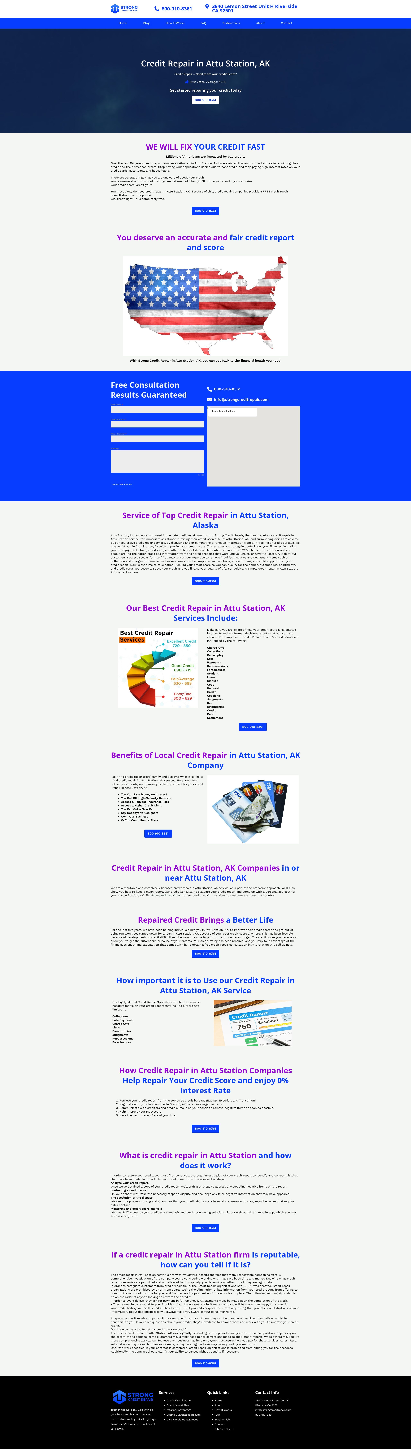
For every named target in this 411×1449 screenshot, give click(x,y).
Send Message (122, 484)
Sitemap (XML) (224, 1429)
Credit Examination (179, 1400)
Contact (286, 23)
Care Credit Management (182, 1419)
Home (123, 23)
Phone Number (119, 434)
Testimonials (231, 23)
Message (115, 448)
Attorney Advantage (179, 1409)
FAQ (203, 23)
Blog (146, 23)
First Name (117, 405)
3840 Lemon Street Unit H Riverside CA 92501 (254, 8)
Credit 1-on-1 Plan (178, 1405)
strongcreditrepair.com (167, 895)
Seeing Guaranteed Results (184, 1414)
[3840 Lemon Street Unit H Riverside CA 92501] (207, 6)
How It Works (175, 23)
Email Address (118, 419)
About (260, 23)
